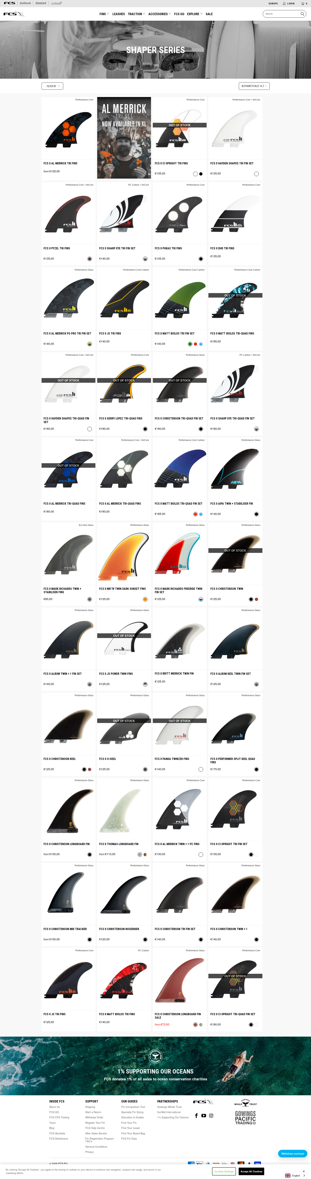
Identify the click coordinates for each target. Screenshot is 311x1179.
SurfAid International (169, 1112)
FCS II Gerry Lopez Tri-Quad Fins (120, 418)
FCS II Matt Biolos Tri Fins (117, 1014)
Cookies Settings (224, 1171)
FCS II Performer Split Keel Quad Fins (232, 760)
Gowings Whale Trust (169, 1107)
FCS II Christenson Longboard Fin (67, 844)
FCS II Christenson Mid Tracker (65, 929)
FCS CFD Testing (59, 1117)
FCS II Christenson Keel (60, 759)
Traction (135, 14)
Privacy (89, 1152)
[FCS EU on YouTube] (204, 1115)
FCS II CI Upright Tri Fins (171, 163)
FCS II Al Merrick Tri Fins (60, 163)
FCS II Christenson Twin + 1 (228, 929)
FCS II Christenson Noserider (119, 929)
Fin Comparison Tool (133, 1107)
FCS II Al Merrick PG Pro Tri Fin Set (67, 333)
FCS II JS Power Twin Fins (116, 673)
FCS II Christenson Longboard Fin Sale (178, 1015)
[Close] (304, 1171)
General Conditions (96, 1146)
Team (52, 1122)
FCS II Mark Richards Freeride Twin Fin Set (178, 590)
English (296, 1175)
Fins (103, 14)
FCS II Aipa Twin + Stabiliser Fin (231, 503)
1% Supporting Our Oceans (173, 1117)
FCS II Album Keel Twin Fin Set (230, 673)
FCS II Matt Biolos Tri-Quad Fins (232, 333)
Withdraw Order (94, 1117)
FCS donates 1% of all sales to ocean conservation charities (155, 1078)
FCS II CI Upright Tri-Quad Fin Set (232, 1014)
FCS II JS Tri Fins (110, 333)
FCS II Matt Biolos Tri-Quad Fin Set (178, 503)
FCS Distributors (58, 1138)
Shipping (90, 1107)
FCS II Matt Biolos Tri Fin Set (175, 333)
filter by (51, 86)
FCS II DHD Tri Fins (222, 248)
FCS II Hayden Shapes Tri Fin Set (232, 163)
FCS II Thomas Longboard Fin (118, 844)
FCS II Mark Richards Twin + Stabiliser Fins (62, 590)
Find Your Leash (130, 1128)
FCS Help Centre (95, 1128)
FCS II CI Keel (107, 759)
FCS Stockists (57, 1133)
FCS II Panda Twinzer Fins (172, 759)
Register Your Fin (95, 1122)
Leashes (118, 14)
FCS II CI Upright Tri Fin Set (228, 844)
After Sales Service (96, 1133)
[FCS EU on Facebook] (196, 1115)
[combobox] (295, 1175)
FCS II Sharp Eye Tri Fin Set (117, 248)
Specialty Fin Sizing (132, 1112)
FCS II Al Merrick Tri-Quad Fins (64, 503)
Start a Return (93, 1112)
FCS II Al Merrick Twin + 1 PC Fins (177, 844)
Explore (193, 14)
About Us (54, 1107)
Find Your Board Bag (133, 1133)
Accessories (158, 14)
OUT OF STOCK (180, 125)
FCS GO (179, 14)
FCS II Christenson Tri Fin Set (175, 929)
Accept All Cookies (251, 1171)
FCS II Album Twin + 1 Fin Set (63, 673)
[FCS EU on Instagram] (211, 1115)
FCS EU (62, 1163)
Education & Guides (132, 1117)
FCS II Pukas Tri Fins (168, 248)
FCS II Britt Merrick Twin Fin (174, 673)
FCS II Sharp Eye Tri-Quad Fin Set (232, 418)
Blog (51, 1128)
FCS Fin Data (129, 1138)
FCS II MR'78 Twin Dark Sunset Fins (122, 588)
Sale (209, 14)
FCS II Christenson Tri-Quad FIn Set (179, 418)
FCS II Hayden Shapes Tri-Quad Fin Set (66, 420)
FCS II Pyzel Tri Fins (57, 248)
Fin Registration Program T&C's (99, 1140)
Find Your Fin (129, 1122)
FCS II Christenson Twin (226, 588)
